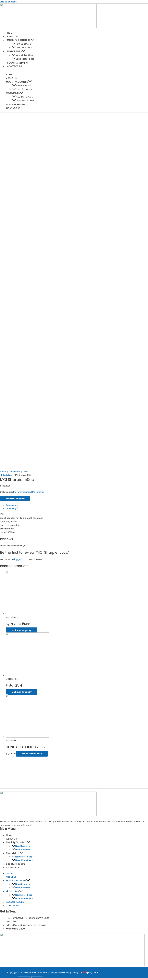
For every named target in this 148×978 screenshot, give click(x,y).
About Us (12, 36)
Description (12, 504)
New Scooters (23, 43)
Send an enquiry (15, 498)
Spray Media (92, 972)
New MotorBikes (24, 55)
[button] (32, 40)
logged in (19, 559)
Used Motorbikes (25, 58)
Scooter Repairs (17, 62)
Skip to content (8, 1)
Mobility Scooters (18, 40)
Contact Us (14, 66)
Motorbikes (14, 51)
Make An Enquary (22, 630)
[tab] (52, 505)
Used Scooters (24, 47)
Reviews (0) (12, 508)
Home (10, 32)
